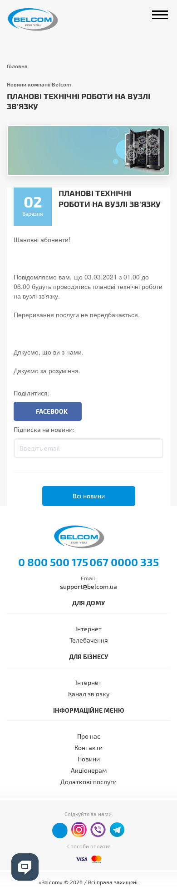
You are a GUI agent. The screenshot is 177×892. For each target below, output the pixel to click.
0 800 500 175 (53, 562)
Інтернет (88, 629)
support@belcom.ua (88, 586)
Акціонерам (89, 770)
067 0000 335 (124, 562)
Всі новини (89, 496)
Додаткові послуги (88, 782)
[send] (153, 448)
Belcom (42, 19)
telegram (117, 829)
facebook (60, 830)
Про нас (88, 736)
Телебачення (88, 640)
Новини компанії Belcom (39, 84)
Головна (17, 66)
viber (98, 829)
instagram (79, 829)
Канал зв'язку (88, 694)
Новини (89, 759)
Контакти (88, 747)
